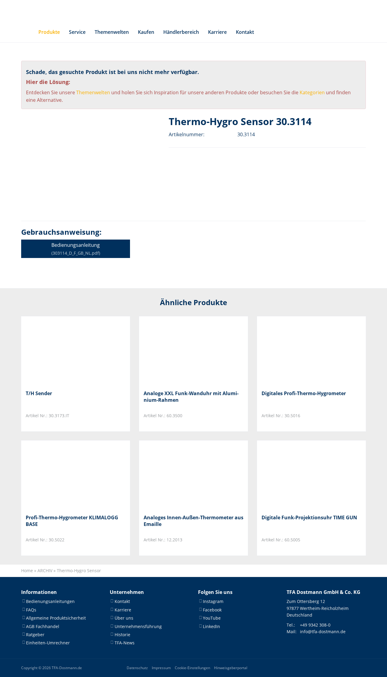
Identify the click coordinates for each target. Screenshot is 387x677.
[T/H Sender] (55, 350)
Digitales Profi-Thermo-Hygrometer (304, 393)
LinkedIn (211, 626)
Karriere (217, 32)
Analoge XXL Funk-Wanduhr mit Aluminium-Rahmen (191, 396)
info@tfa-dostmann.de (323, 631)
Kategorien (312, 92)
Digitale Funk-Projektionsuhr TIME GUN (309, 517)
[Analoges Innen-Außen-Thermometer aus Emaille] (173, 475)
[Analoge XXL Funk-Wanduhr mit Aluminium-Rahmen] (173, 350)
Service (77, 32)
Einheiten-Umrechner (48, 643)
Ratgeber (35, 634)
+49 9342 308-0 (315, 625)
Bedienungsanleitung (75, 249)
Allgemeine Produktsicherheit (56, 618)
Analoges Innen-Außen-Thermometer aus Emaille (193, 520)
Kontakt (245, 32)
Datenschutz (137, 667)
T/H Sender (39, 393)
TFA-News (125, 643)
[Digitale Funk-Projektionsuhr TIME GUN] (291, 475)
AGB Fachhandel (42, 626)
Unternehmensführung (138, 626)
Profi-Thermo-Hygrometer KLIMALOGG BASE (72, 520)
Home (27, 570)
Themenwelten (112, 32)
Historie (122, 634)
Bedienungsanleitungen (50, 601)
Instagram (213, 601)
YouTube (212, 618)
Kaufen (146, 32)
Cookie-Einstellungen (192, 667)
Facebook (212, 610)
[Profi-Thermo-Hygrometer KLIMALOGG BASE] (55, 475)
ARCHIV (44, 570)
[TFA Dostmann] (320, 10)
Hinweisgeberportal (230, 667)
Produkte (49, 32)
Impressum (161, 667)
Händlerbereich (181, 32)
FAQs (31, 610)
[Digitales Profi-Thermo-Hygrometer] (291, 350)
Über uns (124, 618)
